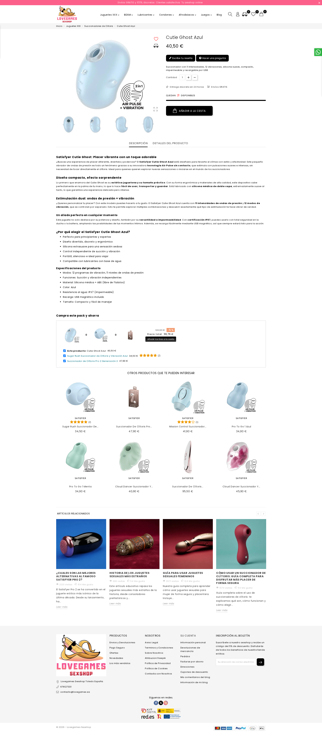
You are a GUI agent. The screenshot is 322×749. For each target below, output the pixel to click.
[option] (68, 124)
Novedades (116, 658)
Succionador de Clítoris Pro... (134, 426)
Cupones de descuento (194, 672)
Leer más (61, 607)
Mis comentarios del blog (195, 677)
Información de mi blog (194, 682)
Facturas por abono (192, 661)
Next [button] (263, 514)
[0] (261, 14)
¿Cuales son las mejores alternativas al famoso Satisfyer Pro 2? (76, 576)
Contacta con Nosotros (158, 673)
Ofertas (114, 652)
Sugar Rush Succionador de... (80, 426)
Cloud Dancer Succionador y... (134, 486)
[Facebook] (156, 703)
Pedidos (185, 656)
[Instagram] (166, 703)
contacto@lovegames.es (75, 692)
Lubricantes (146, 14)
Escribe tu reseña (182, 58)
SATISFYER (80, 418)
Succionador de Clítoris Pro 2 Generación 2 (92, 361)
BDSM (128, 14)
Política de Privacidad (158, 663)
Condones (167, 14)
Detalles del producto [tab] (170, 143)
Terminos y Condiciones (159, 647)
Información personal (193, 642)
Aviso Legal (151, 642)
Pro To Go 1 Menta (80, 486)
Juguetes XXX (110, 14)
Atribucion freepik (155, 658)
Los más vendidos (120, 663)
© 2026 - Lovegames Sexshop (73, 727)
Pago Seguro (117, 647)
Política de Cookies (156, 668)
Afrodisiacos (188, 14)
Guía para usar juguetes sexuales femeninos (183, 574)
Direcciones (187, 666)
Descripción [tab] (138, 143)
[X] (161, 703)
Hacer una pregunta (214, 58)
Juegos (206, 14)
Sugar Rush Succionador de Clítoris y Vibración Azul (97, 355)
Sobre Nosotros (154, 652)
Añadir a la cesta (192, 111)
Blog (219, 14)
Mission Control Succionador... (187, 426)
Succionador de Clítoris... (187, 486)
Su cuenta (188, 636)
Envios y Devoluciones (122, 642)
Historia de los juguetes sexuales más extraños (129, 574)
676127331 (65, 686)
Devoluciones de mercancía (190, 649)
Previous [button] (58, 125)
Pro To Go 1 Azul (241, 426)
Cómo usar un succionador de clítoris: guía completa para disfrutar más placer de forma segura (241, 578)
